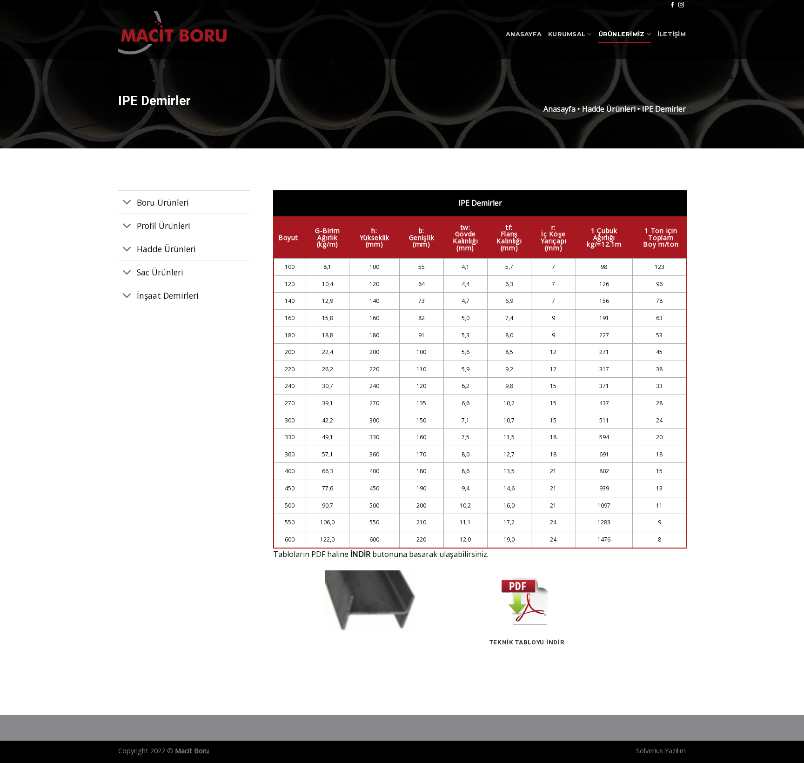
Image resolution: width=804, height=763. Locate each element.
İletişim (671, 34)
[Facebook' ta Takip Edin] (672, 5)
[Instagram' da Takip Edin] (681, 5)
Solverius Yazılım (661, 750)
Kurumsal (566, 34)
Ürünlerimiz (621, 34)
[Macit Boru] (176, 34)
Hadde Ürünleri (609, 109)
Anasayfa (524, 34)
